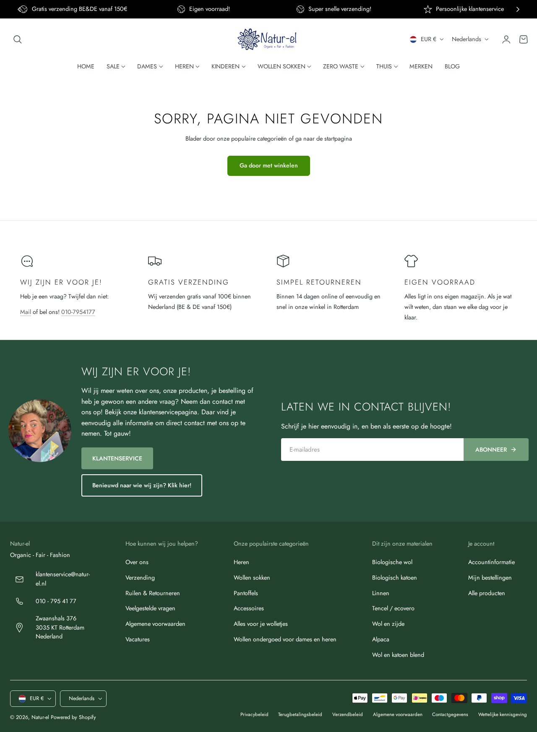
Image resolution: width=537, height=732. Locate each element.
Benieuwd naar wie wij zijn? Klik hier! (141, 485)
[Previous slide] (19, 9)
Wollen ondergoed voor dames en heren (285, 639)
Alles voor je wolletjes (261, 624)
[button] (17, 39)
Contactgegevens (450, 714)
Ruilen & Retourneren (152, 592)
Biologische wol (392, 562)
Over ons (137, 562)
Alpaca (380, 639)
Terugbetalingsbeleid (300, 714)
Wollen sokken (252, 577)
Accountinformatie (491, 562)
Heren (241, 562)
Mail (25, 312)
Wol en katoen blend (398, 654)
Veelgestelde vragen (150, 608)
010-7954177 (78, 312)
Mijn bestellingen (490, 577)
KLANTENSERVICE (117, 458)
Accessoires (249, 608)
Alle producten (486, 592)
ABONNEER (491, 449)
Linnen (380, 592)
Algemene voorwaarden (155, 624)
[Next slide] (518, 9)
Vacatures (137, 639)
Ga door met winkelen (269, 165)
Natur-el (40, 717)
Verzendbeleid (347, 714)
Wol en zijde (388, 624)
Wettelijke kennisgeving (502, 714)
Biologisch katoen (394, 577)
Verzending (140, 577)
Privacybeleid (254, 714)
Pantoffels (246, 592)
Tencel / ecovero (393, 608)
